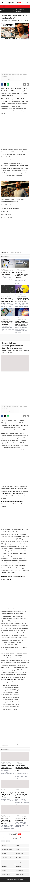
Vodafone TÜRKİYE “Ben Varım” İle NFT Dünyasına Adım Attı (7, 767)
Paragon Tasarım (18, 879)
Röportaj (18, 862)
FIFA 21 (19, 252)
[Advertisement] (15, 56)
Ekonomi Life (19, 870)
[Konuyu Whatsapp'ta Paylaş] (8, 84)
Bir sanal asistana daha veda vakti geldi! (7, 273)
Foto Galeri (4, 866)
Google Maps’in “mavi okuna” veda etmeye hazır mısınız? (7, 322)
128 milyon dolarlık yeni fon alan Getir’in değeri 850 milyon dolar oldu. (22, 300)
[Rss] (9, 841)
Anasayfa (4, 20)
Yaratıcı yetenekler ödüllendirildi (21, 819)
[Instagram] (7, 841)
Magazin (18, 845)
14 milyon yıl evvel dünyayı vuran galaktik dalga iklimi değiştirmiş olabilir (22, 768)
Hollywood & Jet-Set (7, 849)
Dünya (17, 849)
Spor (8, 20)
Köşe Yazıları (5, 862)
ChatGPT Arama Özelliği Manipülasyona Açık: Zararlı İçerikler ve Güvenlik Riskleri (21, 323)
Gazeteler (18, 866)
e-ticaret (21, 744)
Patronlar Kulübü (6, 874)
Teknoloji (3, 269)
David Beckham (10, 252)
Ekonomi (17, 295)
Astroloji (4, 870)
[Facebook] (2, 841)
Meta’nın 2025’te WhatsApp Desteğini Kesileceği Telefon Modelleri (21, 795)
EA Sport (16, 252)
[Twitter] (4, 841)
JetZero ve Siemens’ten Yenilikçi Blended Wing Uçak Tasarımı (21, 275)
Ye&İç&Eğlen (19, 853)
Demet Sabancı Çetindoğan (13, 744)
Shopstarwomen (4, 745)
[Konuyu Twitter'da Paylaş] (5, 84)
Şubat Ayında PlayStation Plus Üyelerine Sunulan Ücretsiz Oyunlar (6, 821)
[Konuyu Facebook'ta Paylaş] (2, 84)
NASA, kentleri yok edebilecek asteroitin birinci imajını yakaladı (7, 300)
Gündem (4, 845)
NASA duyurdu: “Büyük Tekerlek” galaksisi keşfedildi (7, 794)
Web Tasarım (10, 879)
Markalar (3, 762)
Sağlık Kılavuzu (20, 874)
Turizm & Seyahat (6, 857)
